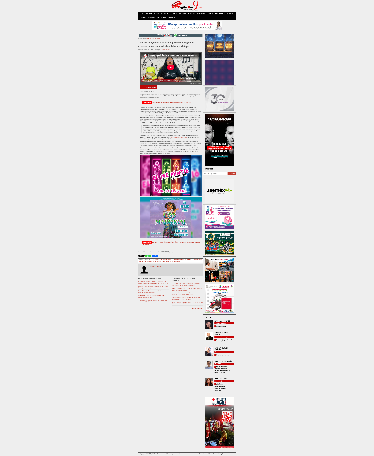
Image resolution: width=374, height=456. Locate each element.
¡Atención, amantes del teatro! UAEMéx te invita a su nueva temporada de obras (187, 289)
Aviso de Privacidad (205, 454)
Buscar (231, 173)
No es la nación (221, 326)
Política (149, 14)
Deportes (182, 14)
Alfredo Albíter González (221, 334)
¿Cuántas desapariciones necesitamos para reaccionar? (220, 387)
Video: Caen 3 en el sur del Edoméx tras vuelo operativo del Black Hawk (151, 296)
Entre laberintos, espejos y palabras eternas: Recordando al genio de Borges (222, 369)
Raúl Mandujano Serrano (221, 349)
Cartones (151, 18)
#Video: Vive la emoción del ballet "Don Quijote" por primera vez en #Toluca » (170, 260)
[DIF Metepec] (219, 217)
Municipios (173, 14)
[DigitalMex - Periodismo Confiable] (187, 6)
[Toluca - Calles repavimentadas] (219, 269)
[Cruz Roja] (219, 423)
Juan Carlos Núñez (222, 321)
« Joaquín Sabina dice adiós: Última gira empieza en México (172, 260)
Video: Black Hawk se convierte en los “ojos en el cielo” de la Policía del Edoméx (152, 292)
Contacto (231, 454)
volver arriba (197, 308)
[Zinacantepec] (219, 243)
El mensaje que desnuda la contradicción (223, 341)
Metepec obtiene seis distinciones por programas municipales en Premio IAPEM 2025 (186, 298)
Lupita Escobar (220, 379)
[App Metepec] (187, 25)
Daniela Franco (165, 50)
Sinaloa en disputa (222, 355)
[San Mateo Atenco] (219, 299)
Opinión (143, 18)
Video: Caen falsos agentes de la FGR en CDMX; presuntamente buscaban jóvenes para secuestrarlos (153, 282)
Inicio (142, 14)
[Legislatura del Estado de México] (219, 46)
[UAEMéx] (219, 191)
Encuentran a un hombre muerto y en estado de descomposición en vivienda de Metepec (186, 284)
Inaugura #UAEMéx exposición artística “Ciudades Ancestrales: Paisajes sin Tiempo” (171, 243)
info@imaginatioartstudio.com (179, 137)
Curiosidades (161, 18)
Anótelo (230, 14)
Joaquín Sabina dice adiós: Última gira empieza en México (171, 102)
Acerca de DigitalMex (219, 454)
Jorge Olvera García (223, 361)
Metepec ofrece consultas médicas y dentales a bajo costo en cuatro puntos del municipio (187, 294)
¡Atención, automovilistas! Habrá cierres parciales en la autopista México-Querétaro (153, 287)
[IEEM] (219, 72)
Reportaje (171, 18)
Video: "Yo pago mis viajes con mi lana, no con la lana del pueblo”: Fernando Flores (187, 303)
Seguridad (164, 14)
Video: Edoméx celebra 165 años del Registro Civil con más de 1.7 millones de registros (152, 301)
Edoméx (156, 14)
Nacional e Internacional (197, 14)
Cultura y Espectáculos (216, 14)
